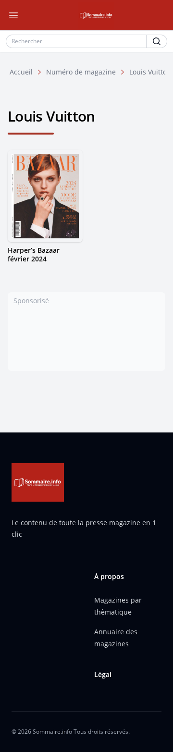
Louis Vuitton (150, 71)
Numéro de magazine (81, 71)
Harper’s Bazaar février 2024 (34, 254)
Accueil (21, 71)
